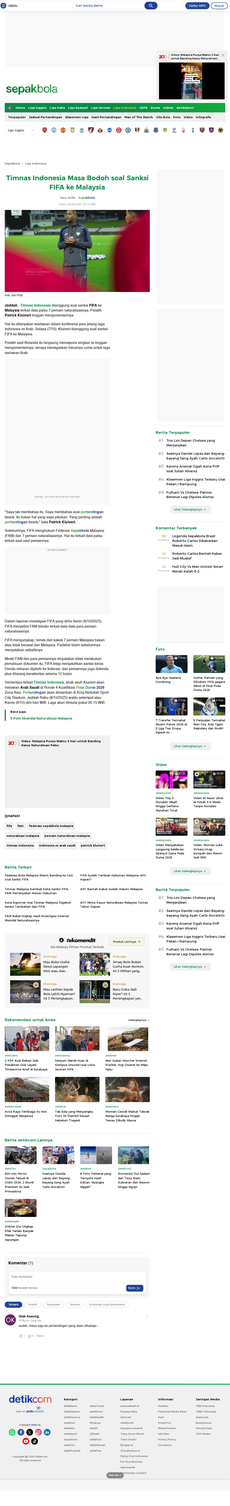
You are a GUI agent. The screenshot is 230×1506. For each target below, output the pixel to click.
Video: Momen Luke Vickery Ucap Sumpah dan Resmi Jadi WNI (207, 851)
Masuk (219, 5)
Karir (161, 1417)
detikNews (70, 1406)
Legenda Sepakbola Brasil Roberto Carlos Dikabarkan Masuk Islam (195, 541)
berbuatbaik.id (129, 1406)
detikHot (69, 1428)
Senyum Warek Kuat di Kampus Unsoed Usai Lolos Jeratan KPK (75, 1065)
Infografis (203, 117)
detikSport (185, 107)
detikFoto (96, 1439)
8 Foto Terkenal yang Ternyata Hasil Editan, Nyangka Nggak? (95, 1180)
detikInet (69, 1422)
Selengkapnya (137, 1020)
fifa (9, 826)
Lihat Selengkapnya (188, 509)
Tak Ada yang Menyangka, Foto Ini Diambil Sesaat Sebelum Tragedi (74, 1116)
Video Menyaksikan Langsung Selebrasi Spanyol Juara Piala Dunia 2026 (170, 851)
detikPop (95, 1450)
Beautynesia (203, 1422)
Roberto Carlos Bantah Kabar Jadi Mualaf (197, 556)
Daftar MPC (197, 5)
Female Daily (204, 1428)
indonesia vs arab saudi (57, 845)
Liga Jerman (100, 107)
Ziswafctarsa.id (130, 1450)
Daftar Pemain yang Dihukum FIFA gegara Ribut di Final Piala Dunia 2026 (209, 684)
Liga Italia (57, 107)
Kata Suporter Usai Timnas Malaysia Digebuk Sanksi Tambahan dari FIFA (38, 904)
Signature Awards (131, 1428)
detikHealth (97, 1417)
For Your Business (131, 1461)
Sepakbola (12, 163)
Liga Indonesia (124, 107)
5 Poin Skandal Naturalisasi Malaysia (41, 718)
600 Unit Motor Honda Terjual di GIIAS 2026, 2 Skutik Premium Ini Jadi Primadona (19, 1182)
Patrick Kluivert (18, 315)
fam (20, 826)
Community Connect (133, 1473)
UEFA (143, 107)
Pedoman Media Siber (172, 1411)
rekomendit (127, 1467)
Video (188, 117)
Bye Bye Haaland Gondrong (168, 680)
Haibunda (202, 1417)
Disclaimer (165, 1445)
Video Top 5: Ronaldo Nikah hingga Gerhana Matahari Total (167, 804)
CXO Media (203, 1433)
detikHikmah (97, 1445)
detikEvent (127, 1422)
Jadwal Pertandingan (45, 117)
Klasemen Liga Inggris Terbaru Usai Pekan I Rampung (195, 481)
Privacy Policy (167, 1439)
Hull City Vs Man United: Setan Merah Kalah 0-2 (197, 569)
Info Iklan (163, 1433)
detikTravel (97, 1406)
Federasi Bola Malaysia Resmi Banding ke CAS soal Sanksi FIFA (39, 877)
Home (20, 107)
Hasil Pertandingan (106, 117)
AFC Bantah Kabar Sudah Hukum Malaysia (111, 889)
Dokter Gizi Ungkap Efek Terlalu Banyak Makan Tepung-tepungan (19, 1233)
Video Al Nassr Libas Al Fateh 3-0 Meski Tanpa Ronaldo (208, 802)
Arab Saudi (29, 688)
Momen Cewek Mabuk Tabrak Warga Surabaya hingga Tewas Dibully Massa (127, 1116)
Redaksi (163, 1406)
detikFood (96, 1411)
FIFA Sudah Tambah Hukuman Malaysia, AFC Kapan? (113, 877)
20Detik (94, 1433)
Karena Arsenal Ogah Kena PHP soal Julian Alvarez (192, 468)
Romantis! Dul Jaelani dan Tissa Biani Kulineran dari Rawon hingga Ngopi (134, 1180)
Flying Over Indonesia (134, 1456)
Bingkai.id (126, 1445)
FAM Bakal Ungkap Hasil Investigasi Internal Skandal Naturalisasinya (37, 918)
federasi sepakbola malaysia (51, 826)
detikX (94, 1428)
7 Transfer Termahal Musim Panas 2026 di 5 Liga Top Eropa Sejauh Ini (171, 726)
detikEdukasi (72, 1411)
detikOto (69, 1445)
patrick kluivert (93, 845)
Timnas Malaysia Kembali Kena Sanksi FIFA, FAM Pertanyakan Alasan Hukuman (37, 891)
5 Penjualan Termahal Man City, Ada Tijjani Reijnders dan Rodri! (209, 724)
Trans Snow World (132, 1433)
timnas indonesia (20, 845)
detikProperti (72, 1450)
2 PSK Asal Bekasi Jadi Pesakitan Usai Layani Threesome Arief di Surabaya (26, 1065)
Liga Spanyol (78, 107)
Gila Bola (163, 117)
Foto (177, 117)
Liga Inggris (37, 107)
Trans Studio (128, 1439)
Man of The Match (138, 117)
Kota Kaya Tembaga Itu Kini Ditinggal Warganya (25, 1114)
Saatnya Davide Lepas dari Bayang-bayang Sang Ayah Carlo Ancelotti (56, 1180)
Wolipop (95, 1422)
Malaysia (12, 310)
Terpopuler (17, 117)
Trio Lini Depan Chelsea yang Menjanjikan (190, 443)
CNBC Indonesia (206, 1411)
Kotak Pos (164, 1422)
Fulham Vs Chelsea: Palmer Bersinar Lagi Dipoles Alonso (190, 494)
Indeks (168, 107)
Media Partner (167, 1428)
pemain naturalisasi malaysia (67, 836)
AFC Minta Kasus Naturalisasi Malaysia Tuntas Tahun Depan (114, 904)
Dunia (155, 107)
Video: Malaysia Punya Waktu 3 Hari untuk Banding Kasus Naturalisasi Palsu (195, 58)
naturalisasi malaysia (23, 836)
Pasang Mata (128, 1411)
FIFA (93, 305)
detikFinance (72, 1417)
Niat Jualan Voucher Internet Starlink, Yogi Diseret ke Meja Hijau (126, 1065)
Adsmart (125, 1417)
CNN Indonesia (205, 1406)
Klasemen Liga (76, 117)
